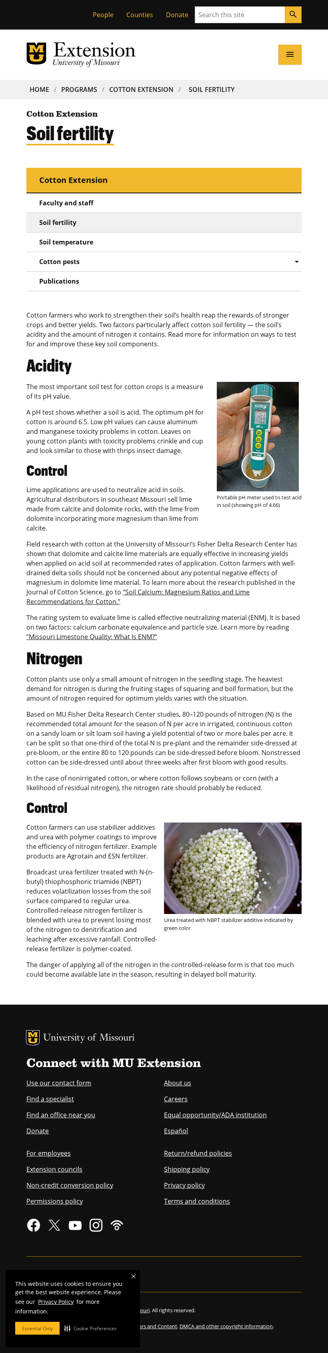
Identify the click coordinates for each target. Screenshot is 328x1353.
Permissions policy (54, 1201)
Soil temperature (66, 242)
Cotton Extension (141, 89)
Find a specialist (50, 1099)
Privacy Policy (56, 1301)
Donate (177, 14)
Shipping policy (187, 1169)
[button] (90, 1328)
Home (39, 89)
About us (177, 1083)
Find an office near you (60, 1115)
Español (176, 1131)
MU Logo (33, 1037)
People (103, 14)
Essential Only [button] (37, 1328)
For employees (48, 1153)
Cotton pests (59, 261)
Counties (139, 14)
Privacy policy (184, 1185)
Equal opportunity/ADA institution (215, 1115)
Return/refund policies (198, 1153)
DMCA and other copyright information (226, 1326)
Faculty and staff (66, 203)
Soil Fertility (211, 89)
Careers (176, 1099)
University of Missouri (89, 1038)
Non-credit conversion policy (69, 1185)
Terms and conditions (197, 1201)
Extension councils (54, 1169)
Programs (79, 89)
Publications (59, 281)
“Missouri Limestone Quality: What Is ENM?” (91, 636)
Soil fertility (57, 222)
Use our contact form (58, 1083)
